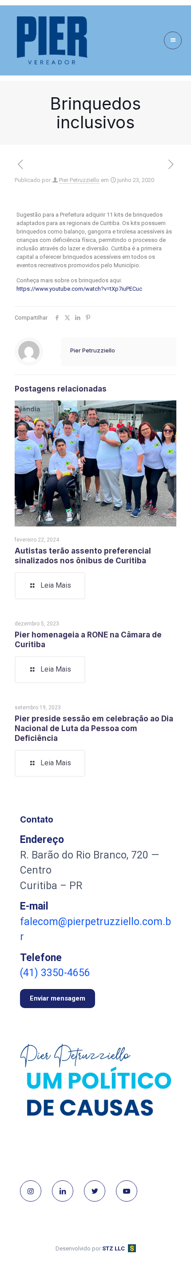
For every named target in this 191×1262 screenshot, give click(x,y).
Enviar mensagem (57, 998)
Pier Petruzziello (79, 180)
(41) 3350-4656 (55, 973)
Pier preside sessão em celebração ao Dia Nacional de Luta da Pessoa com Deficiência (94, 728)
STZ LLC (113, 1248)
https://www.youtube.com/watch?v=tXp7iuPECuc (79, 288)
